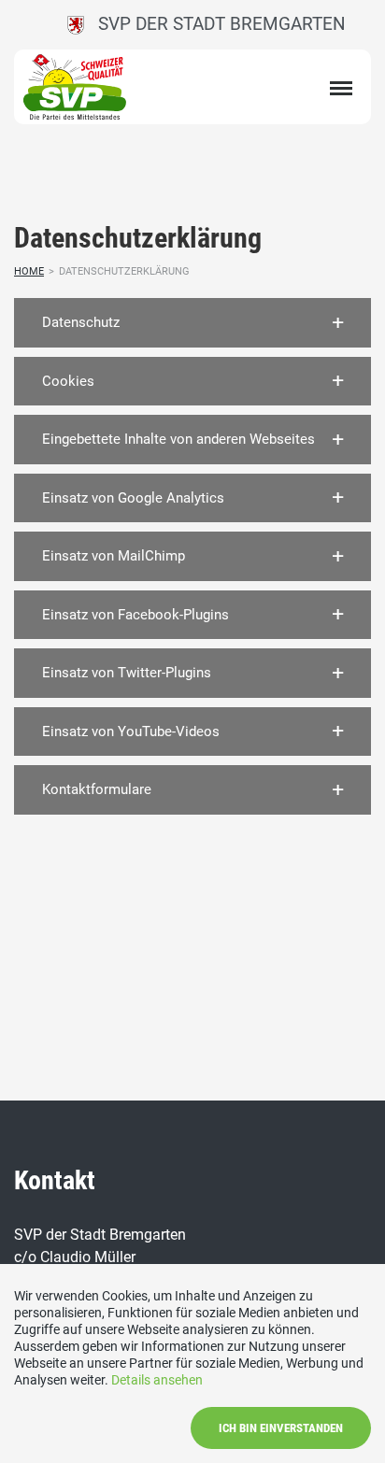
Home (29, 271)
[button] (192, 323)
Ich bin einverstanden (281, 1428)
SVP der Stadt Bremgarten (215, 24)
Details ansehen (157, 1379)
